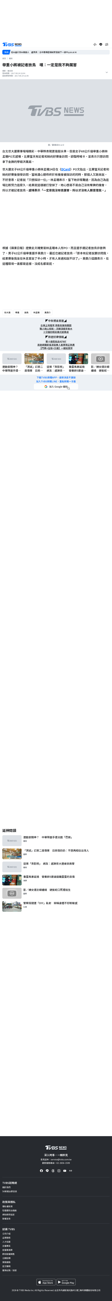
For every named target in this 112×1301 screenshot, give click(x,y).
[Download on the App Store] (45, 1282)
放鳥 (26, 312)
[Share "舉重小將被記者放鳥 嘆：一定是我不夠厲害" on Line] (101, 44)
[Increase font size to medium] (95, 44)
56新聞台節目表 (9, 1191)
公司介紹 (6, 1233)
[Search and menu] (107, 44)
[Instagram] (59, 1171)
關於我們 (6, 1187)
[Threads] (53, 1171)
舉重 (17, 312)
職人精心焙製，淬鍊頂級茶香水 (56, 328)
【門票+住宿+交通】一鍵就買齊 (56, 348)
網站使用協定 (8, 1214)
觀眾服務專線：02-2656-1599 (56, 1162)
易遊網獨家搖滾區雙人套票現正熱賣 (56, 345)
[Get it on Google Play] (66, 1282)
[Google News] (71, 1171)
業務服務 (6, 1262)
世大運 (7, 312)
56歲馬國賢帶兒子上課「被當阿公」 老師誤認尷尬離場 (36, 52)
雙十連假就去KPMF (56, 341)
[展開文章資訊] (107, 72)
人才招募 (6, 1241)
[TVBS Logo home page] (12, 44)
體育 (11, 58)
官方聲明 (6, 1266)
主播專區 (6, 1245)
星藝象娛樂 (7, 1249)
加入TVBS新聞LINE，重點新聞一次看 (56, 381)
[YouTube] (65, 1171)
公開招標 (6, 1258)
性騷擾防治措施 (9, 1210)
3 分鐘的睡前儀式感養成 (56, 332)
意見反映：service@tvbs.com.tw (56, 1159)
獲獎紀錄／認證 (9, 1270)
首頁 (4, 58)
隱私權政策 (7, 1206)
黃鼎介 (47, 312)
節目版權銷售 (8, 1253)
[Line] (47, 1171)
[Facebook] (41, 1171)
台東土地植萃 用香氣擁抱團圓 (56, 325)
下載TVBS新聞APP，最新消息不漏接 (56, 377)
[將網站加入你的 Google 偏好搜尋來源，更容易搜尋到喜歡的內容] (56, 386)
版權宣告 (6, 1218)
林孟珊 (36, 312)
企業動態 (6, 1237)
